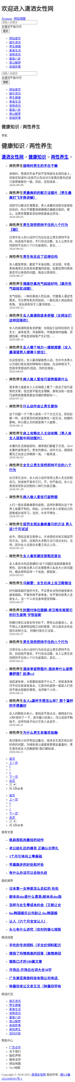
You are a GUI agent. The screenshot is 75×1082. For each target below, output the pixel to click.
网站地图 (20, 18)
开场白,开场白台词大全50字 (30, 970)
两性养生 (60, 157)
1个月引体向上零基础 (25, 856)
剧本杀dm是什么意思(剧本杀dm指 (35, 897)
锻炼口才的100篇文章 (25, 961)
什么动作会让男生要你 (40, 406)
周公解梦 (15, 62)
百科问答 (15, 1033)
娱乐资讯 (15, 42)
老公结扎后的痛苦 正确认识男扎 (34, 848)
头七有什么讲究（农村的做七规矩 (35, 929)
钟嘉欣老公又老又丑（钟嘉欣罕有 (35, 986)
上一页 (13, 763)
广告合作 (15, 1047)
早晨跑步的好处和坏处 (26, 865)
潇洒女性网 (13, 157)
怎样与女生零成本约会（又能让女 (35, 905)
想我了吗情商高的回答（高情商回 (35, 953)
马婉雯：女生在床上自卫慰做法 (47, 583)
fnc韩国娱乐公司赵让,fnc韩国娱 (33, 913)
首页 (12, 758)
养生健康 (15, 46)
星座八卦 (15, 58)
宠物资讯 (15, 54)
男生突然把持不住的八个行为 (45, 642)
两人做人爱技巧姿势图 (40, 497)
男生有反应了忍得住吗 (40, 257)
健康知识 (37, 157)
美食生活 (15, 50)
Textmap (7, 18)
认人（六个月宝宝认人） (28, 921)
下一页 (13, 776)
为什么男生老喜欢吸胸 (40, 733)
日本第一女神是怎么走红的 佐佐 (34, 889)
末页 (12, 780)
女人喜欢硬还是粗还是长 (42, 556)
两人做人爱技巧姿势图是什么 (45, 379)
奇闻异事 (15, 66)
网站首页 (15, 38)
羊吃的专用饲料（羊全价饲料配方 (35, 945)
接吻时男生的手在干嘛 (40, 166)
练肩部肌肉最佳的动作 (26, 840)
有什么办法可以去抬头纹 (28, 873)
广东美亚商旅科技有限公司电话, (34, 978)
